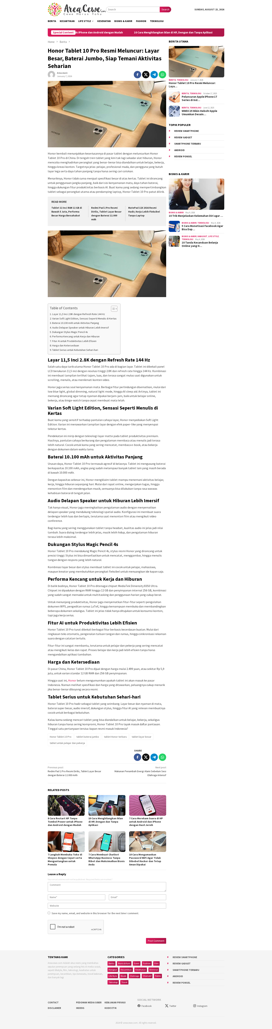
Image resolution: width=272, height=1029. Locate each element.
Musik (123, 976)
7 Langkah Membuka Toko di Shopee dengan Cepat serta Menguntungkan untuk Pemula (65, 859)
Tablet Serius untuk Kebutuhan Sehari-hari (75, 350)
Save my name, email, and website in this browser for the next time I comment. (95, 913)
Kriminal (154, 969)
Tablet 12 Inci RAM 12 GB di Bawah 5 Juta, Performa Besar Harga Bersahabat (66, 211)
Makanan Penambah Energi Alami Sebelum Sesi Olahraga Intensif (140, 771)
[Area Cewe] (77, 9)
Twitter (172, 1006)
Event (136, 963)
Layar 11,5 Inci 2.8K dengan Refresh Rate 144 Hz (78, 314)
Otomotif (147, 976)
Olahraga (134, 976)
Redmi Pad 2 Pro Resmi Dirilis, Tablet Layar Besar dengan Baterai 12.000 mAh (74, 771)
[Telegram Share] (154, 74)
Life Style (213, 236)
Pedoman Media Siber (89, 1002)
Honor (72, 680)
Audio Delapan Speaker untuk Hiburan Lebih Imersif (80, 327)
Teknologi (182, 80)
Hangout (202, 236)
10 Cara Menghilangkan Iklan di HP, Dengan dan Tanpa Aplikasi (143, 32)
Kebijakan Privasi (115, 1002)
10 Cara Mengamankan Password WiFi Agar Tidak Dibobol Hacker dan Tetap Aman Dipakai (145, 859)
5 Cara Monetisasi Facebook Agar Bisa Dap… (202, 228)
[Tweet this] (146, 74)
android (179, 150)
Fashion (147, 963)
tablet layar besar (141, 736)
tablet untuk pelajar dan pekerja (67, 743)
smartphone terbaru (187, 143)
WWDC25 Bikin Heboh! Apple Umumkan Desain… (199, 112)
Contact (53, 1002)
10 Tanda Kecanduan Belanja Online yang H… (200, 244)
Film (156, 963)
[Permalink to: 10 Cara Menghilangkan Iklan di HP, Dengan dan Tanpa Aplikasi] (106, 805)
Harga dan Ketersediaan (65, 345)
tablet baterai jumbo (87, 736)
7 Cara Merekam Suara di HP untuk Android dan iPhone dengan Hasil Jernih (146, 822)
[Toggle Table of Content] (112, 309)
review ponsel (183, 156)
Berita (172, 80)
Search (165, 9)
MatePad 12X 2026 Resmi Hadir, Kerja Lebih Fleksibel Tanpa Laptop (144, 211)
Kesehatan (140, 969)
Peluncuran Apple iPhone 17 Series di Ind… (199, 98)
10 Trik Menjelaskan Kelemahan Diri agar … (196, 216)
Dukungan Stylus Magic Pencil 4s (70, 332)
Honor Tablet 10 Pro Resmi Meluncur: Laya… (192, 85)
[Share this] (137, 74)
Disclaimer (54, 1008)
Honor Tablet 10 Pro (60, 736)
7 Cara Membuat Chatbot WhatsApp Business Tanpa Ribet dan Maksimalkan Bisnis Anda (106, 859)
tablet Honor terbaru (115, 736)
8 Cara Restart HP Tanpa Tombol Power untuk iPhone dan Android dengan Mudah (65, 822)
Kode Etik (111, 1008)
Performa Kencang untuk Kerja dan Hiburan (76, 336)
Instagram (202, 1006)
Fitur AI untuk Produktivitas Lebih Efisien (74, 341)
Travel (124, 982)
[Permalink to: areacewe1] (51, 74)
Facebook (147, 1006)
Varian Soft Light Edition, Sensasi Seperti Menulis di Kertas (84, 318)
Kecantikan (126, 969)
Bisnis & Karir (176, 212)
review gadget (183, 137)
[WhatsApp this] (162, 74)
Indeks (80, 1008)
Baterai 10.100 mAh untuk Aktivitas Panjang (75, 323)
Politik (158, 976)
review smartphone (186, 131)
